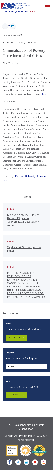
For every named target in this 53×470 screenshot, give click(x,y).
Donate (33, 11)
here (44, 94)
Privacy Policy (27, 435)
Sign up (14, 337)
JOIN (14, 395)
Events (24, 11)
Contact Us (10, 435)
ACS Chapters (7, 11)
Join (18, 11)
